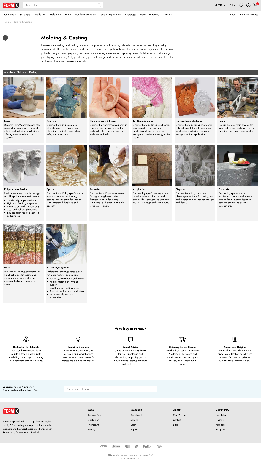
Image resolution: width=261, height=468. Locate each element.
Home (6, 21)
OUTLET (167, 15)
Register (134, 429)
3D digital (25, 15)
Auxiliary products (85, 15)
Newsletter (221, 415)
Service (134, 420)
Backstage (130, 15)
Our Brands (9, 15)
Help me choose (249, 15)
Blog (232, 15)
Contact (177, 420)
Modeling (40, 15)
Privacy (91, 429)
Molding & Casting (60, 15)
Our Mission (179, 415)
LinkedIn (220, 420)
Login (133, 424)
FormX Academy (149, 15)
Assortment (136, 415)
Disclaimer (93, 420)
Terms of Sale (94, 415)
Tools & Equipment (110, 15)
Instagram (221, 429)
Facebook (220, 424)
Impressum (93, 424)
